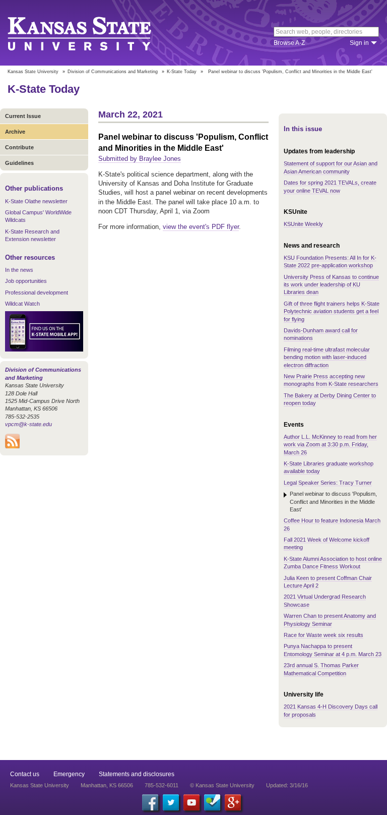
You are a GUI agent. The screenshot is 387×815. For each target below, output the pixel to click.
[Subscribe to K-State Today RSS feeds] (12, 446)
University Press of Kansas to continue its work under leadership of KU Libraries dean (331, 285)
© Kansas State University (222, 785)
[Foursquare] (212, 802)
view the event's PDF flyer (201, 226)
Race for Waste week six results (323, 635)
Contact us (24, 774)
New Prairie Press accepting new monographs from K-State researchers (331, 380)
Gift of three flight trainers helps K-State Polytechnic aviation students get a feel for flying (331, 311)
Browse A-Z (289, 42)
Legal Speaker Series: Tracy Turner (328, 483)
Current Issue (23, 116)
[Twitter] (171, 802)
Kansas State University (92, 33)
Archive (15, 132)
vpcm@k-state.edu (28, 424)
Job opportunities (26, 281)
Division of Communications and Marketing (113, 71)
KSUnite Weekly (303, 224)
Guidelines (19, 163)
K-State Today (182, 71)
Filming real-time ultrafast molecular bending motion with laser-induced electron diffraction (327, 357)
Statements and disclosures (136, 774)
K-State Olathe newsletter (36, 201)
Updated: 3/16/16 (287, 785)
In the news (19, 270)
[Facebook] (150, 802)
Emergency (69, 774)
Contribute (19, 147)
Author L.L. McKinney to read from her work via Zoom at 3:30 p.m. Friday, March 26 (330, 444)
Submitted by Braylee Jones (139, 158)
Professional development (36, 292)
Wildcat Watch (22, 304)
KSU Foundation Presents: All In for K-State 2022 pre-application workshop (330, 261)
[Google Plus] (233, 802)
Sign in (359, 42)
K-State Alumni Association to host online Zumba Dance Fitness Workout (333, 562)
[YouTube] (191, 802)
